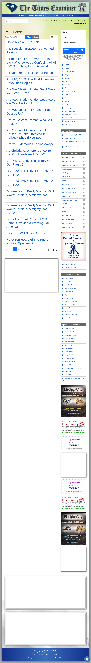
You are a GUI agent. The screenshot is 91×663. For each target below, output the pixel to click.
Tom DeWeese (69, 365)
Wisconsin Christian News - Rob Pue (73, 379)
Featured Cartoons (70, 114)
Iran (66, 181)
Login (73, 21)
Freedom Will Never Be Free (26, 233)
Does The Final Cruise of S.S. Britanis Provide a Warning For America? (27, 222)
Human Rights (69, 121)
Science (67, 104)
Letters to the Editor (70, 268)
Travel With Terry (70, 138)
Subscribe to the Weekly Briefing (73, 51)
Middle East (68, 184)
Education (68, 81)
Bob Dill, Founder (70, 264)
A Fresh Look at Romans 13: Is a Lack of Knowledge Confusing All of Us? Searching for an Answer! (31, 62)
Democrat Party (69, 219)
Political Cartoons (70, 157)
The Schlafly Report (71, 335)
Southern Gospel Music (72, 314)
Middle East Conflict (71, 200)
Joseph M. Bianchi (70, 285)
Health (67, 101)
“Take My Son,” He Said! (23, 42)
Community (68, 78)
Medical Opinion (70, 358)
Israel (66, 211)
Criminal (67, 85)
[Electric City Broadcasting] (73, 401)
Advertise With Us (80, 23)
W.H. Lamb (68, 196)
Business (67, 94)
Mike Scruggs (69, 169)
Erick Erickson (69, 352)
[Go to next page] (26, 249)
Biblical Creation (70, 208)
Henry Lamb (68, 345)
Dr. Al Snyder (68, 311)
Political (67, 68)
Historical (67, 88)
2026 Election (69, 177)
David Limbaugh (70, 361)
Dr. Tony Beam (69, 298)
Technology (68, 108)
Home (67, 21)
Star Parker (68, 375)
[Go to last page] (30, 249)
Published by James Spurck (73, 147)
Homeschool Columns (71, 305)
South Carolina (69, 161)
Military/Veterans (70, 91)
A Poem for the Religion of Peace (29, 72)
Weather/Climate (70, 111)
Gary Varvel (68, 173)
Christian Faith (69, 227)
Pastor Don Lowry (70, 318)
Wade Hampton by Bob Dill (73, 135)
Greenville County (70, 192)
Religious (67, 75)
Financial (67, 98)
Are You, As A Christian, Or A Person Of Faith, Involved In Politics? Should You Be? (26, 133)
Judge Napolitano (70, 355)
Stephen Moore (69, 371)
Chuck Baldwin (69, 338)
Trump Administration (71, 165)
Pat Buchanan (69, 348)
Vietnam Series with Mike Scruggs (75, 141)
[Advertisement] (31, 275)
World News (68, 118)
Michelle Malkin (69, 342)
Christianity (68, 223)
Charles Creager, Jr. (71, 288)
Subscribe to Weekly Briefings (52, 21)
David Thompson (70, 308)
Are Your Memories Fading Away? (29, 144)
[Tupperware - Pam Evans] (73, 443)
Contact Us (81, 21)
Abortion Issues (69, 124)
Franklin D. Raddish (71, 301)
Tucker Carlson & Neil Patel (73, 368)
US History (68, 215)
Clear (36, 37)
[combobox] (16, 21)
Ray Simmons (69, 295)
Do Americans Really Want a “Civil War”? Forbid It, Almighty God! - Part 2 (30, 209)
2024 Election (69, 65)
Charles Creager (70, 188)
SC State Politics (70, 71)
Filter (29, 37)
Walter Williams (69, 328)
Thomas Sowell (69, 332)
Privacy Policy (76, 57)
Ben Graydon (69, 291)
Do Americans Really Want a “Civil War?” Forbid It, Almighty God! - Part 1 (30, 195)
